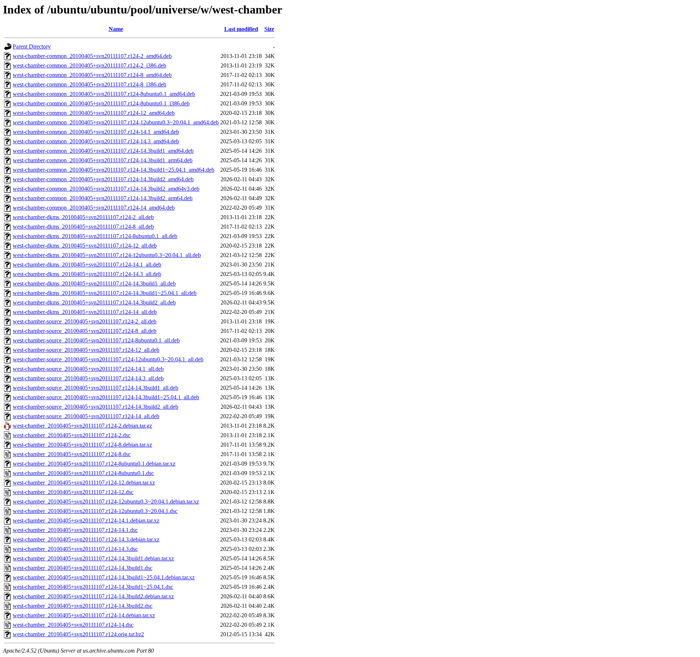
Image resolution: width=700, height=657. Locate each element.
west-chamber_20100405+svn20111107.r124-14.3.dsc (75, 549)
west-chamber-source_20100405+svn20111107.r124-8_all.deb (84, 331)
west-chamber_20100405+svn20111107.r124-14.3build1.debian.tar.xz (93, 558)
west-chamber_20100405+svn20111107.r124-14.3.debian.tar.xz (86, 539)
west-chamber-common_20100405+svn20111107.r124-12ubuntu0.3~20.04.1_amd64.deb (116, 122)
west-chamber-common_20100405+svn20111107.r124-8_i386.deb (89, 84)
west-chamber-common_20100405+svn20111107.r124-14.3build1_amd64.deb (103, 151)
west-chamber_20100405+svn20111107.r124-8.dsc (72, 454)
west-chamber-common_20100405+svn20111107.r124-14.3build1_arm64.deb (102, 160)
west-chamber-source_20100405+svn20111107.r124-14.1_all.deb (88, 369)
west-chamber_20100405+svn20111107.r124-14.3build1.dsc (82, 568)
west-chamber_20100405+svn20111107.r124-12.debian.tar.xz (84, 482)
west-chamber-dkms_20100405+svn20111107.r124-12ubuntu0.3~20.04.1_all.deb (107, 255)
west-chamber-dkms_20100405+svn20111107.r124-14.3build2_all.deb (94, 302)
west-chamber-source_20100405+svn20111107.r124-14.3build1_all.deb (95, 388)
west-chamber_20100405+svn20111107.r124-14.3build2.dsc (82, 606)
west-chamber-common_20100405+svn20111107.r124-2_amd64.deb (92, 56)
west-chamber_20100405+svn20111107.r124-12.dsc (73, 492)
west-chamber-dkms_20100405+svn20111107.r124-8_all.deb (83, 226)
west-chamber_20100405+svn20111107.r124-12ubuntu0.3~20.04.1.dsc (95, 511)
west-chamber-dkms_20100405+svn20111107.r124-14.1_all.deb (87, 264)
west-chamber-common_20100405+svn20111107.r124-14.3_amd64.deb (96, 141)
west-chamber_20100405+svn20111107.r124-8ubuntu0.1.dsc (83, 473)
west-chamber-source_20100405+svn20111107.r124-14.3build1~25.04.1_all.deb (106, 397)
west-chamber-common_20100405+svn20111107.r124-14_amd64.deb (94, 208)
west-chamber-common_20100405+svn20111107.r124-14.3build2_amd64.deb (103, 179)
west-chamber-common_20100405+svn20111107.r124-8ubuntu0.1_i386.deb (101, 103)
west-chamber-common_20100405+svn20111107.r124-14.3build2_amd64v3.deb (106, 189)
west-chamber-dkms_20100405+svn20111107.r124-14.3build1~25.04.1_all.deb (105, 293)
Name (116, 29)
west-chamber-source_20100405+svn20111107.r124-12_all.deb (86, 350)
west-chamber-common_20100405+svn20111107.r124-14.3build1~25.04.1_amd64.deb (113, 170)
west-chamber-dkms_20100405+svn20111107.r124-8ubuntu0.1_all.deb (95, 236)
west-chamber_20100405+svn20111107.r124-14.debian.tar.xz (84, 615)
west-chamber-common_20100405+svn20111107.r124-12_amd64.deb (94, 113)
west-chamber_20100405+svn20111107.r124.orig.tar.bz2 (78, 634)
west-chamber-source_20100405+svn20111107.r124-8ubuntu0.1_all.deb (96, 340)
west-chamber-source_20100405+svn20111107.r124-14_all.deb (86, 416)
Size (269, 29)
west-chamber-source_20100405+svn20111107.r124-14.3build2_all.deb (95, 407)
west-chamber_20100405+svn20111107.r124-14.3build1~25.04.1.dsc (93, 587)
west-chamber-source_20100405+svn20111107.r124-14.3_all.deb (88, 378)
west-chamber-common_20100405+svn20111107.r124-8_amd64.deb (92, 75)
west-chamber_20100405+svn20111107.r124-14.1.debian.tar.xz (86, 520)
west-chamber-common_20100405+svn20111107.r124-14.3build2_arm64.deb (102, 198)
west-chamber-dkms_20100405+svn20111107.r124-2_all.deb (83, 217)
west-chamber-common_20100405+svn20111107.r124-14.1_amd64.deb (96, 132)
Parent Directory (32, 46)
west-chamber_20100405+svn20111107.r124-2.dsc (72, 435)
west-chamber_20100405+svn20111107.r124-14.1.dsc (75, 530)
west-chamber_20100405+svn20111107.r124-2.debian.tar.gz (82, 426)
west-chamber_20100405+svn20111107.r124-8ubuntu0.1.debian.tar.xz (94, 463)
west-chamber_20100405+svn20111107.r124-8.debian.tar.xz (82, 445)
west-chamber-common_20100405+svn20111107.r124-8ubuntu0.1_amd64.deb (104, 94)
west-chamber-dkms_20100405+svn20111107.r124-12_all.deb (85, 245)
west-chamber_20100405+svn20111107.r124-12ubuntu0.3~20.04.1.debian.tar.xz (106, 501)
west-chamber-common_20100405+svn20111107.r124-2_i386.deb (89, 65)
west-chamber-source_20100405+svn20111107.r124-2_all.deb (84, 321)
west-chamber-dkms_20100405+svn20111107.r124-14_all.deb (85, 312)
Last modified (241, 29)
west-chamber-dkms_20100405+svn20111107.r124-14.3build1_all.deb (94, 283)
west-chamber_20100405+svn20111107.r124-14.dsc (73, 625)
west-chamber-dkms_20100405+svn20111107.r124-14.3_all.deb (87, 274)
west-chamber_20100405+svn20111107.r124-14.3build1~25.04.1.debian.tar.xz (104, 577)
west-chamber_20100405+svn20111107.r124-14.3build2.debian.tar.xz (93, 596)
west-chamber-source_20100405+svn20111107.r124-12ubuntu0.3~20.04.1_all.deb (108, 359)
